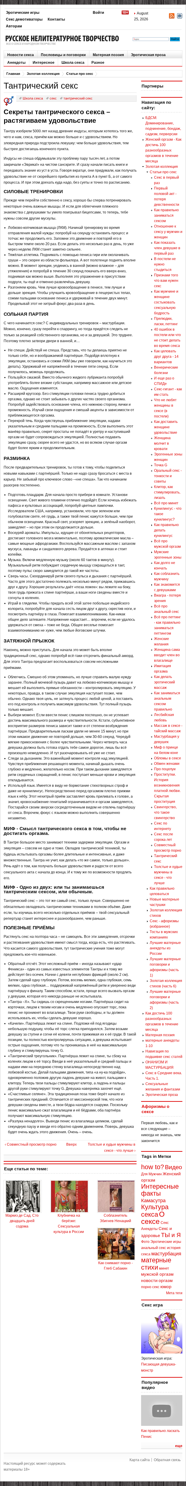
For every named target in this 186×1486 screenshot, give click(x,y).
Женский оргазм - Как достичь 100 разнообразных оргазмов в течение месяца (163, 150)
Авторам (14, 26)
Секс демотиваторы (24, 19)
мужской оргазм (157, 1274)
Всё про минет (166, 503)
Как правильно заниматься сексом (166, 215)
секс (155, 1287)
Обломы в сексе (167, 758)
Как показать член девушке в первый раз (167, 248)
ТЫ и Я (171, 1235)
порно (146, 1287)
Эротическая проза (148, 55)
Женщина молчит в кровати (162, 443)
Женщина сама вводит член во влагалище (167, 655)
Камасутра (153, 1200)
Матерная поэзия (108, 55)
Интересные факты (160, 1190)
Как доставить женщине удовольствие (166, 427)
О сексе (153, 1217)
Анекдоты (16, 62)
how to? (152, 1167)
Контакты (56, 19)
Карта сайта (140, 1460)
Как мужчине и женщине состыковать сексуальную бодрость (166, 302)
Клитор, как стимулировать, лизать (167, 492)
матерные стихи (156, 1263)
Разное (97, 62)
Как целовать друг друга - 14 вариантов (166, 356)
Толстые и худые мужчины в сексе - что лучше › (111, 1147)
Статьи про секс (79, 74)
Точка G (160, 465)
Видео (173, 1167)
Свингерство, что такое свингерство (165, 812)
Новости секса (20, 55)
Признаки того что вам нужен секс (166, 280)
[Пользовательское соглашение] (127, 13)
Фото (145, 1242)
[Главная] (64, 40)
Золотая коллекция (43, 74)
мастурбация (166, 1253)
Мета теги (174, 1293)
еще (178, 1446)
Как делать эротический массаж (164, 682)
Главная (13, 74)
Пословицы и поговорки (63, 55)
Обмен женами (166, 764)
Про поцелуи (165, 769)
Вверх (68, 1144)
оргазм (166, 1280)
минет (164, 1268)
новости (149, 1280)
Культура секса (155, 1210)
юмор (165, 1286)
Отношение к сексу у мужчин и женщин (168, 231)
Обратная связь (167, 1460)
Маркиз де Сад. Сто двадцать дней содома (22, 1220)
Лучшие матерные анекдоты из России (165, 948)
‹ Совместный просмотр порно (30, 1144)
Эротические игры (22, 12)
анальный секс (153, 1248)
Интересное (43, 62)
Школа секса (72, 62)
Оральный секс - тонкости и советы (168, 476)
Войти (98, 12)
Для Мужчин (151, 1174)
